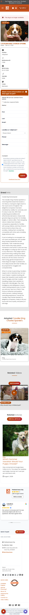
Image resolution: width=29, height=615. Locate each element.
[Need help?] (3, 611)
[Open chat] (25, 611)
